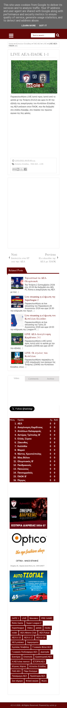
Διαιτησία (45, 652)
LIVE (41, 164)
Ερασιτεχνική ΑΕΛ (43, 657)
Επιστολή (28, 657)
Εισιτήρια (16, 657)
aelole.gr (53, 705)
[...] (17, 292)
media (48, 628)
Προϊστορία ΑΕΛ (37, 676)
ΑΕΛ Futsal (44, 633)
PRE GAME (46, 618)
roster (14, 633)
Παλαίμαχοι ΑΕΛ (19, 676)
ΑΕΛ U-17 (28, 637)
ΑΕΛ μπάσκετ (18, 642)
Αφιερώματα (32, 642)
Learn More (28, 25)
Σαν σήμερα (17, 681)
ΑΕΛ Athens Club (28, 633)
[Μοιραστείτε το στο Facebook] (25, 169)
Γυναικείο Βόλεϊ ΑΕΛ (41, 647)
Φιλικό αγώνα (32, 681)
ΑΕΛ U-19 (40, 637)
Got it (43, 25)
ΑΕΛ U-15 (16, 637)
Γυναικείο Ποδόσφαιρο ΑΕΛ (24, 652)
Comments (33, 379)
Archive (50, 379)
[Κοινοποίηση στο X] (21, 169)
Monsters (34, 618)
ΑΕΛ (12, 705)
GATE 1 (15, 618)
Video (16, 378)
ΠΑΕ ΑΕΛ (34, 164)
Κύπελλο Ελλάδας (22, 164)
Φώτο (44, 681)
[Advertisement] (33, 136)
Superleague (18, 628)
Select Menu (11, 35)
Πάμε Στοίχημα (30, 671)
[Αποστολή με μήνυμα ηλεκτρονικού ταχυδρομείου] (14, 169)
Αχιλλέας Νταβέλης (20, 647)
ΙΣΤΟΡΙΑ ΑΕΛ (39, 661)
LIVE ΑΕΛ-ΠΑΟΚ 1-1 (29, 54)
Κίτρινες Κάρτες (19, 666)
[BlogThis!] (18, 169)
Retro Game (17, 623)
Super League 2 (33, 623)
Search (57, 35)
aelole (39, 628)
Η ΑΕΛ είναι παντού (21, 661)
